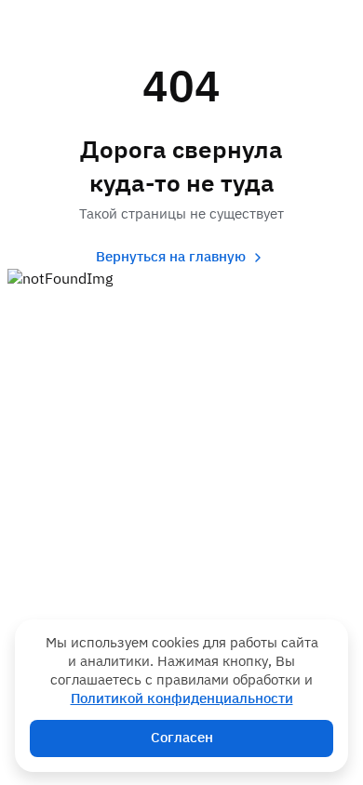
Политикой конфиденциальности (182, 699)
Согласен (182, 738)
